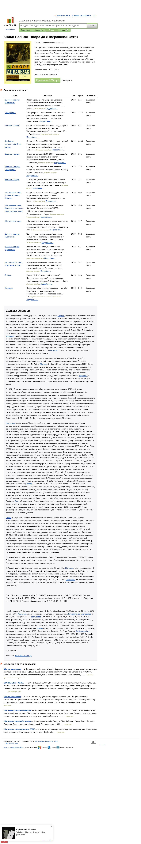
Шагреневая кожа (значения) (18, 710)
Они (16, 501)
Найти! (92, 26)
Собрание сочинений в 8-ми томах (13, 144)
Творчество (36, 617)
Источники (10, 423)
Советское (70, 579)
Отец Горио (10, 113)
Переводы (39, 30)
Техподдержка (39, 741)
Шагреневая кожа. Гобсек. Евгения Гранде (13, 195)
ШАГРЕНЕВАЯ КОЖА (14, 683)
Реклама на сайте (51, 741)
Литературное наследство (79, 614)
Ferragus (9, 288)
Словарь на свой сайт (81, 16)
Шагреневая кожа (13, 221)
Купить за (47, 80)
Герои (8, 518)
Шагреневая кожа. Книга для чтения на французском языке (14, 208)
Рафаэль (83, 375)
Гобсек (8, 275)
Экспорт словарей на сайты (13, 747)
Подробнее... (52, 108)
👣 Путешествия (12, 743)
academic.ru (10, 29)
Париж (61, 316)
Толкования (25, 30)
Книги (51, 30)
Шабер (29, 484)
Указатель (22, 614)
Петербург (53, 350)
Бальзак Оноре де (23, 655)
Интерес (69, 568)
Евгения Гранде (12, 125)
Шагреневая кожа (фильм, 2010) (19, 729)
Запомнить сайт (63, 16)
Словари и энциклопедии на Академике (42, 20)
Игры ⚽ (64, 30)
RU (94, 16)
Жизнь (40, 628)
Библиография (83, 631)
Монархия (10, 336)
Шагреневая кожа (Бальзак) (17, 721)
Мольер (43, 364)
